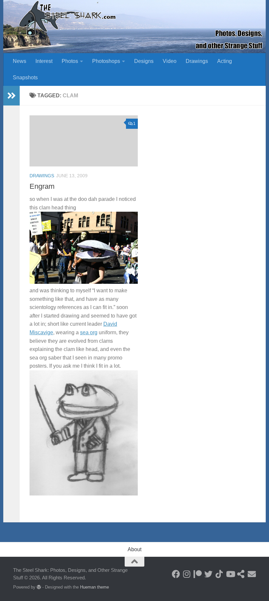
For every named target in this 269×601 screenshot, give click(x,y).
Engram (42, 186)
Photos (70, 61)
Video (169, 61)
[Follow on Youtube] (230, 574)
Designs (144, 61)
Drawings (197, 61)
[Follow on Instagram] (187, 574)
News (19, 61)
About (134, 549)
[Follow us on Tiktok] (219, 574)
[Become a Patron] (198, 574)
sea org (88, 332)
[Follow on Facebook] (176, 574)
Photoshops (106, 61)
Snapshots (25, 77)
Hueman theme (94, 587)
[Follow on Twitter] (208, 574)
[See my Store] (241, 574)
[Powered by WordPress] (39, 587)
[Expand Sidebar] (11, 96)
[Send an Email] (252, 574)
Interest (43, 61)
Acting (224, 61)
